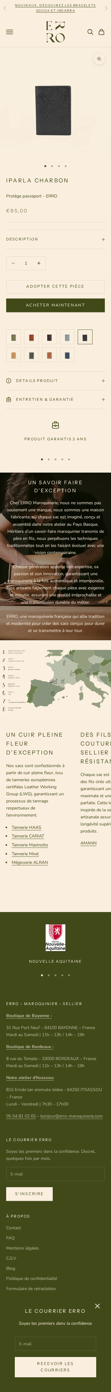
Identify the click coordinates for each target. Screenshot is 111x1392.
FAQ (10, 1238)
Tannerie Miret (25, 854)
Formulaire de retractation (31, 1289)
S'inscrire (29, 1194)
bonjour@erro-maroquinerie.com (71, 1116)
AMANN (88, 843)
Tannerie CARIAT (28, 836)
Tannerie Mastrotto (30, 845)
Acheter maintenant (55, 305)
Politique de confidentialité (31, 1278)
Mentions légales (22, 1248)
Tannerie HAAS (26, 827)
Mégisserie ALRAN (30, 862)
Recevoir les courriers (55, 1367)
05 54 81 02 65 (21, 1116)
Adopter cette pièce (55, 286)
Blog (10, 1268)
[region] (55, 435)
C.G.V (11, 1258)
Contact (13, 1228)
